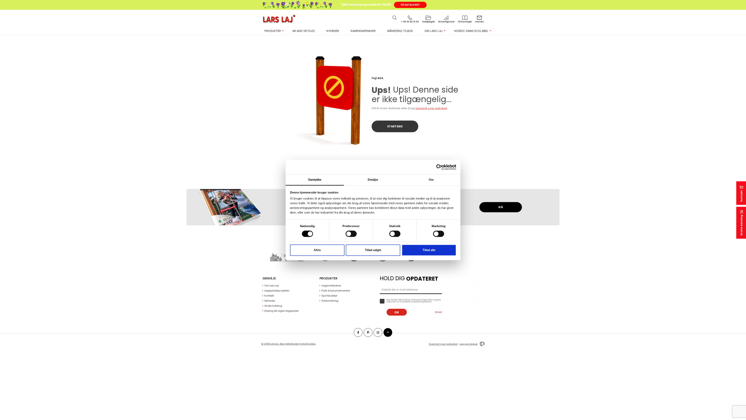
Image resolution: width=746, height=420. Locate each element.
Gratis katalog (741, 225)
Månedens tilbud (400, 30)
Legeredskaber (331, 285)
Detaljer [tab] (373, 179)
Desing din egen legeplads (281, 311)
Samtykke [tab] (315, 179)
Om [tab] (431, 179)
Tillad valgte (373, 250)
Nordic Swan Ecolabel (471, 30)
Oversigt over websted (431, 108)
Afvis (317, 250)
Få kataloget (410, 4)
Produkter (272, 30)
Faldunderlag (330, 301)
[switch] (351, 234)
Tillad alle (429, 250)
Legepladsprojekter (276, 290)
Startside (395, 126)
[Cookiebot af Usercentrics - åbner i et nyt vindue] (439, 167)
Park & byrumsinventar (336, 290)
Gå (500, 207)
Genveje (269, 278)
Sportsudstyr (329, 296)
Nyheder (332, 30)
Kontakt (741, 196)
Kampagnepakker (363, 30)
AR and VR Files (303, 30)
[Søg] (394, 18)
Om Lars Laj (433, 30)
